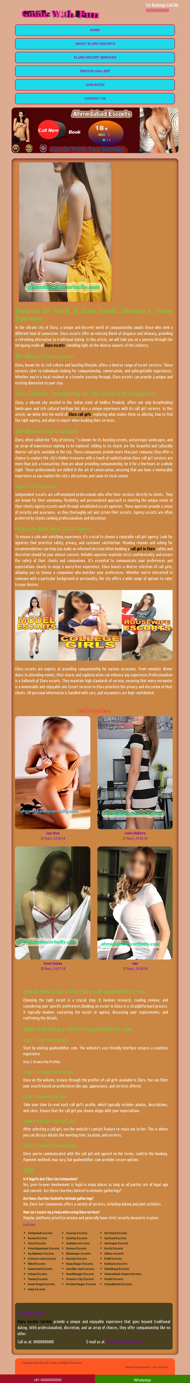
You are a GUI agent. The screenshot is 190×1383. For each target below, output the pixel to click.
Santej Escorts (37, 1238)
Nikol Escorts (37, 1263)
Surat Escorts (37, 1243)
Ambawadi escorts (40, 1233)
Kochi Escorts (113, 1248)
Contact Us (95, 98)
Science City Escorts (80, 1279)
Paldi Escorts (113, 1258)
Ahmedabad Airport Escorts (122, 1274)
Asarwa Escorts (76, 1233)
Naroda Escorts (76, 1258)
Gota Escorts (36, 1289)
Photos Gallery (95, 71)
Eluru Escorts (160, 1367)
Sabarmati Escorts (40, 1269)
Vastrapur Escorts (116, 1243)
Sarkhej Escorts (76, 1238)
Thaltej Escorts (38, 1279)
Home (95, 30)
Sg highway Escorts (41, 1253)
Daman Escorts (76, 1248)
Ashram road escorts (42, 1258)
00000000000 (157, 10)
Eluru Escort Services (95, 57)
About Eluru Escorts (95, 44)
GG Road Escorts (115, 1233)
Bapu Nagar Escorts (79, 1263)
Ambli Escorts (113, 1279)
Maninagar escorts (78, 1253)
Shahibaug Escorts (116, 1269)
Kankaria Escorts (115, 1263)
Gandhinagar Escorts (80, 1274)
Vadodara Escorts (78, 1243)
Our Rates (95, 85)
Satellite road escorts (80, 1269)
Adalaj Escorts (37, 1274)
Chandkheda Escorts (118, 1284)
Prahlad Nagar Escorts (81, 1284)
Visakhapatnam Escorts (44, 1248)
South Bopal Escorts (41, 1284)
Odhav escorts (114, 1253)
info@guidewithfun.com (124, 1341)
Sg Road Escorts (115, 1238)
